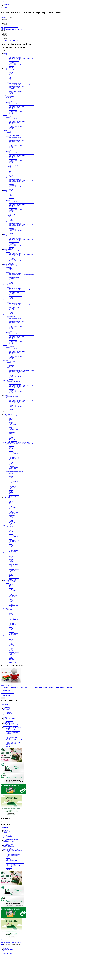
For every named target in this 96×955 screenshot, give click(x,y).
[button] (6, 17)
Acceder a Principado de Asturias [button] (13, 381)
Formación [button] (11, 66)
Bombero (8, 728)
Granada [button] (11, 76)
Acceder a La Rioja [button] (10, 316)
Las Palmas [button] (11, 133)
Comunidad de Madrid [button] (8, 249)
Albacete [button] (11, 194)
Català (5, 20)
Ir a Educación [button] (9, 526)
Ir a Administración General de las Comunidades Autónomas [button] (19, 443)
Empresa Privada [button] (13, 63)
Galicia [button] (5, 299)
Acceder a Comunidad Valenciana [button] (13, 265)
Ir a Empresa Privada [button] (10, 554)
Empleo (5, 711)
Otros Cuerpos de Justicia (11, 741)
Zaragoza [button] (11, 101)
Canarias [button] (5, 130)
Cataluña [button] (5, 213)
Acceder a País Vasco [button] (11, 361)
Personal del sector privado (12, 743)
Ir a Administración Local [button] (11, 498)
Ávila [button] (10, 167)
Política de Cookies (7, 952)
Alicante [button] (11, 268)
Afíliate (5, 5)
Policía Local (9, 744)
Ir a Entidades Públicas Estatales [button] (13, 581)
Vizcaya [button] (11, 366)
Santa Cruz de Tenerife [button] (14, 135)
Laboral (8, 746)
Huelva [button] (10, 77)
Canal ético (5, 950)
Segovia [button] (11, 172)
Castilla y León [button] (6, 164)
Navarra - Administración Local (11, 27)
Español (5, 19)
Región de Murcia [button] (7, 395)
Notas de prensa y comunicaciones (14, 724)
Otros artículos (6, 722)
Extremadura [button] (6, 284)
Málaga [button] (10, 79)
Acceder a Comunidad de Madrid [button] (13, 250)
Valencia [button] (11, 270)
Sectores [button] (8, 56)
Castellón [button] (11, 269)
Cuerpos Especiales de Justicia (13, 731)
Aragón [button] (5, 95)
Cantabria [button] (5, 149)
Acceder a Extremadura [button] (11, 286)
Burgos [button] (10, 169)
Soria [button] (10, 174)
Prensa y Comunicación (8, 723)
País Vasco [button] (5, 360)
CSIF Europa (6, 709)
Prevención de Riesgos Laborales (10, 726)
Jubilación (8, 712)
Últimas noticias (6, 707)
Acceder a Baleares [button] (10, 116)
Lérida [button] (10, 219)
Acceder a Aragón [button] (10, 96)
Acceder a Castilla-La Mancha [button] (13, 191)
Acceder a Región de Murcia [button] (12, 396)
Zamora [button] (10, 176)
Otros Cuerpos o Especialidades (13, 742)
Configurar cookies (7, 953)
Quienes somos (6, 947)
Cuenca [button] (10, 196)
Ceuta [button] (4, 234)
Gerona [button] (10, 218)
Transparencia (6, 4)
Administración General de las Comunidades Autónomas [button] (21, 58)
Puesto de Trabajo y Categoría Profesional (12, 727)
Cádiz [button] (10, 73)
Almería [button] (11, 72)
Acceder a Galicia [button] (10, 301)
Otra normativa (9, 721)
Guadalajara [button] (11, 198)
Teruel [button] (10, 100)
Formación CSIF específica (12, 716)
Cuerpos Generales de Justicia (12, 732)
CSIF (2, 944)
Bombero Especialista (11, 729)
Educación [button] (11, 62)
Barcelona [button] (11, 216)
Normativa (5, 719)
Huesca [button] (10, 98)
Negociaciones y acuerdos (9, 718)
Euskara (5, 22)
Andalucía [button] (5, 68)
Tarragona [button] (11, 220)
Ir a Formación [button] (9, 609)
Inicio (4, 1)
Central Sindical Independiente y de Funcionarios (11, 9)
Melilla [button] (4, 330)
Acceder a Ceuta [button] (10, 235)
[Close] (1, 821)
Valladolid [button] (11, 175)
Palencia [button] (11, 171)
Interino (8, 738)
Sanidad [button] (11, 67)
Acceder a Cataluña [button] (10, 214)
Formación (5, 714)
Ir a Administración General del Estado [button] (14, 471)
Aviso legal (5, 948)
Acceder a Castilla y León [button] (12, 165)
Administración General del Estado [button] (17, 59)
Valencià (5, 24)
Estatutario (8, 733)
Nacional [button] (5, 53)
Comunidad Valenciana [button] (8, 264)
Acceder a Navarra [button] (10, 346)
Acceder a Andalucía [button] (10, 69)
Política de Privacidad (8, 949)
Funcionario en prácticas (11, 737)
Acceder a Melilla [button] (10, 331)
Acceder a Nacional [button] (10, 54)
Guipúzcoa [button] (11, 365)
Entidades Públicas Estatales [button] (15, 64)
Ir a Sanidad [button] (9, 637)
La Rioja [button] (5, 314)
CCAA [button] (7, 417)
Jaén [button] (10, 78)
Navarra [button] (5, 345)
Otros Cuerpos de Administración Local (15, 739)
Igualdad (5, 717)
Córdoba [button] (11, 74)
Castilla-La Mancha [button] (7, 190)
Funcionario (9, 736)
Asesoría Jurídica (7, 708)
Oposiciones (9, 713)
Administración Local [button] (14, 61)
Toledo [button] (10, 199)
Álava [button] (10, 363)
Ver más (2, 697)
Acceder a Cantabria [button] (10, 150)
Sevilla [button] (10, 81)
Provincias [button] (8, 71)
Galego (5, 23)
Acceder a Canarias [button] (10, 131)
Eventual (8, 734)
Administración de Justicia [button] (15, 57)
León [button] (10, 170)
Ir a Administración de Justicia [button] (13, 415)
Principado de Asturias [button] (8, 380)
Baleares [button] (5, 115)
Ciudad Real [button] (12, 195)
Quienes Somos (6, 3)
